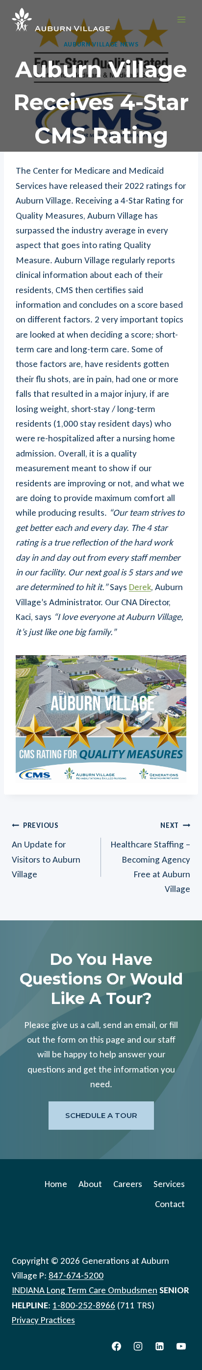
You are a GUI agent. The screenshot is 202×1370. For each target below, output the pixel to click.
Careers (127, 1183)
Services (169, 1183)
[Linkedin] (159, 1346)
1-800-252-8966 (83, 1304)
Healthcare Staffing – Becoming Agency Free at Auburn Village (150, 857)
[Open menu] (181, 19)
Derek (140, 587)
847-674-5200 (76, 1274)
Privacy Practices (43, 1319)
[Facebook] (116, 1346)
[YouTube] (181, 1346)
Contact (170, 1204)
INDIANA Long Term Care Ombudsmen (84, 1290)
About (90, 1183)
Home (56, 1183)
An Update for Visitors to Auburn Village (46, 850)
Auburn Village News (101, 44)
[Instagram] (138, 1346)
